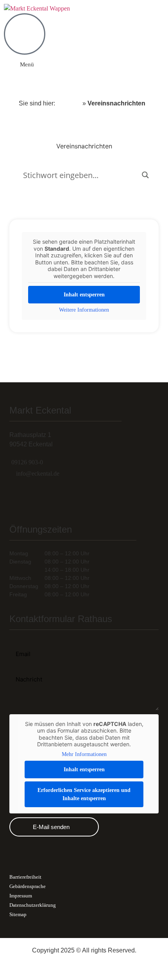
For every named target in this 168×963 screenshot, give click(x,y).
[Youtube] (74, 497)
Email (17, 642)
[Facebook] (46, 497)
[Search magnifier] (145, 174)
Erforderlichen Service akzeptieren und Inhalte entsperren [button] (84, 794)
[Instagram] (19, 497)
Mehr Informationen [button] (84, 754)
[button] (23, 64)
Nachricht (23, 670)
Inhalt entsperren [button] (84, 295)
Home (68, 103)
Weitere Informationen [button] (84, 310)
